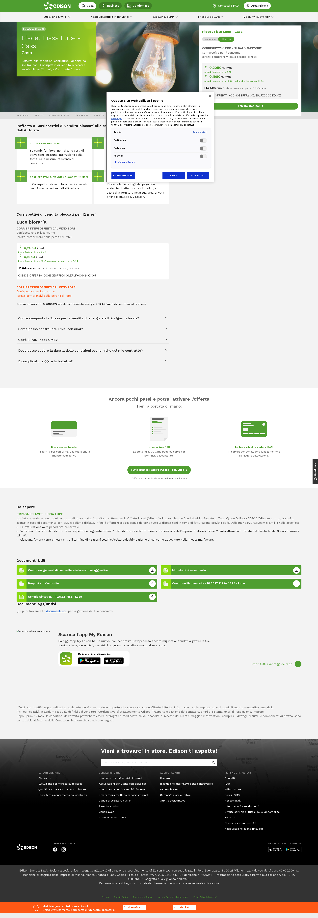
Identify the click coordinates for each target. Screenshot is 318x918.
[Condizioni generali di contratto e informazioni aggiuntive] (152, 570)
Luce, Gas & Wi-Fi (55, 17)
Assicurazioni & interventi (110, 17)
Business (113, 5)
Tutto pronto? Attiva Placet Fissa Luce (157, 469)
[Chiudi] (210, 95)
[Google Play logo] (293, 849)
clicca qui (212, 883)
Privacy (105, 897)
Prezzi (39, 115)
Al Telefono (134, 907)
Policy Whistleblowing (204, 897)
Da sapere (82, 115)
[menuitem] (23, 115)
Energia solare (209, 17)
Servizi (99, 115)
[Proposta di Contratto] (152, 583)
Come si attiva (59, 115)
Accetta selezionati (123, 175)
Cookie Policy (121, 897)
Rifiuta (173, 175)
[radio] (210, 39)
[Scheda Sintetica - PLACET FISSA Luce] (152, 597)
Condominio (141, 5)
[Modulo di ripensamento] (296, 570)
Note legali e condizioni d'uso (173, 897)
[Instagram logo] (63, 849)
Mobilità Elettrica (256, 17)
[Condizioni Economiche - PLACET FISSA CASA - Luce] (296, 583)
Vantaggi (23, 115)
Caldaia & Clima (164, 17)
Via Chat (184, 907)
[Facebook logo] (55, 849)
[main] (159, 456)
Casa (90, 5)
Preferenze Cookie (143, 897)
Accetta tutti (197, 175)
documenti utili (56, 611)
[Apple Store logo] (275, 849)
